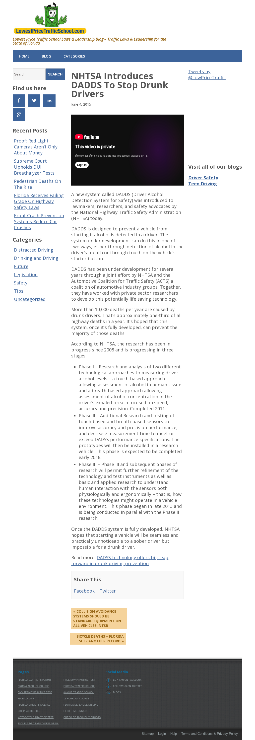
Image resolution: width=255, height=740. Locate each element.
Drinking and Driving (36, 258)
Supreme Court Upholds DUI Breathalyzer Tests (34, 167)
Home (24, 56)
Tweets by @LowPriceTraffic (207, 74)
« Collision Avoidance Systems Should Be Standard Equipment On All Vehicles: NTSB (97, 618)
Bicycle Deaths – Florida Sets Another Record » (100, 638)
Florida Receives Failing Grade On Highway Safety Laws (39, 201)
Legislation (26, 274)
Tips (18, 291)
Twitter (108, 591)
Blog (46, 56)
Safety (20, 283)
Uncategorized (30, 299)
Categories (74, 56)
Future (21, 266)
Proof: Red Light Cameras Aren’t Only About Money (36, 147)
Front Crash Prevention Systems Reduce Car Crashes (39, 221)
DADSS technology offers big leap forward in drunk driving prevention (119, 560)
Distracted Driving (33, 250)
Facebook (84, 591)
